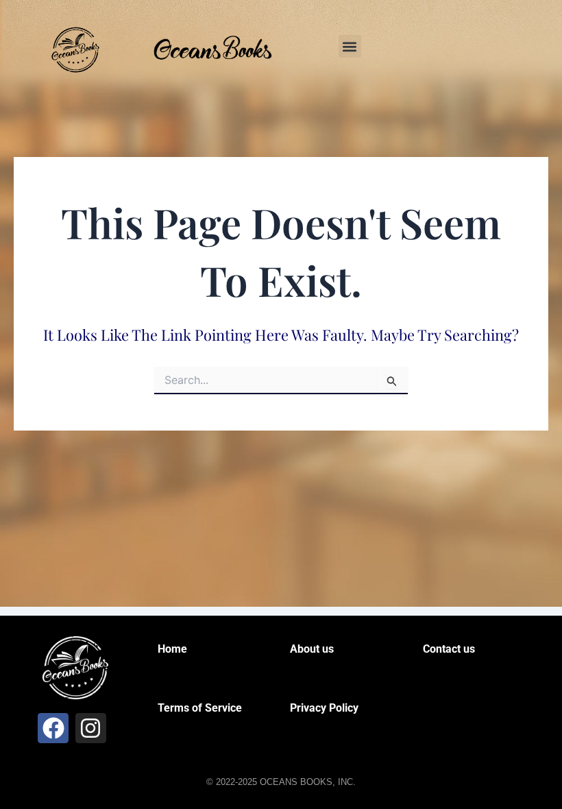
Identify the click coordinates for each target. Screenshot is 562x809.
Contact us (449, 648)
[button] (350, 46)
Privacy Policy (324, 707)
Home (172, 648)
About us (312, 648)
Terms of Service (200, 707)
